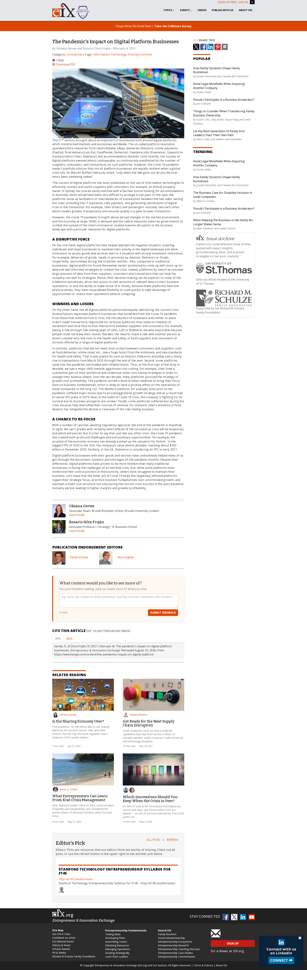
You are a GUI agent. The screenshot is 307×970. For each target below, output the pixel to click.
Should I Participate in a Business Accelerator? (223, 100)
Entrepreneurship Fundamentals (126, 930)
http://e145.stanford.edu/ (76, 879)
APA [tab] (57, 638)
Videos (202, 10)
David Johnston (139, 714)
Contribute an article (64, 937)
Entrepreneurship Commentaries (176, 956)
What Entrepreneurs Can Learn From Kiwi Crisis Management (80, 798)
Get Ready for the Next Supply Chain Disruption (148, 723)
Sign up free (227, 2)
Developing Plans (115, 938)
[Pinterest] (217, 47)
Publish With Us (222, 10)
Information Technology (110, 54)
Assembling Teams (116, 941)
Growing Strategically (117, 953)
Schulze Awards (61, 949)
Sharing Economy (140, 54)
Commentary (75, 54)
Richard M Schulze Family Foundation (73, 956)
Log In (243, 2)
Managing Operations (117, 949)
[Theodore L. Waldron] (125, 790)
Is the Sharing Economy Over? (78, 721)
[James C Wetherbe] (132, 790)
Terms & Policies (203, 965)
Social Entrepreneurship (171, 938)
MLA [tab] (69, 638)
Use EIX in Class (61, 934)
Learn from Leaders (116, 956)
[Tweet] (196, 47)
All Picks (153, 840)
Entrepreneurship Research (173, 945)
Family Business (167, 934)
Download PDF (65, 64)
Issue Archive (220, 238)
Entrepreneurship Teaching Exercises (179, 949)
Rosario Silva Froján (96, 48)
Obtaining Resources (117, 945)
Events (185, 10)
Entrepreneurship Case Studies (175, 953)
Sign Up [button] (233, 943)
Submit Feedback (163, 613)
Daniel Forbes (79, 557)
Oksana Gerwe (66, 48)
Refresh (172, 840)
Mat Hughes (126, 557)
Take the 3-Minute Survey (172, 26)
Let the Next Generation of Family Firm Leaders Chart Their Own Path (219, 133)
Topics (168, 10)
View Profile (77, 515)
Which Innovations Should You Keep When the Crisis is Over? (150, 799)
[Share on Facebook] (203, 47)
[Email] (225, 47)
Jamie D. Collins (68, 789)
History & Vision (61, 945)
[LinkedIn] (210, 47)
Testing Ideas (113, 934)
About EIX (245, 10)
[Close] (299, 938)
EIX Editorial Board (63, 941)
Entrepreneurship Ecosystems (175, 941)
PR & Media (59, 952)
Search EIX (164, 930)
